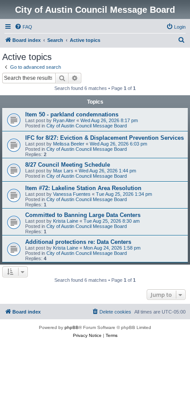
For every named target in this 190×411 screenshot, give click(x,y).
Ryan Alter (64, 120)
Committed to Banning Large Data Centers (83, 215)
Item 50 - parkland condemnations (71, 114)
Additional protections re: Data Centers (78, 242)
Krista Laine (65, 221)
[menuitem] (23, 27)
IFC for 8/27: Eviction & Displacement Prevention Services (104, 138)
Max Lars (63, 170)
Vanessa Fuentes (72, 194)
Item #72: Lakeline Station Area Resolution (83, 188)
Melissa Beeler (68, 143)
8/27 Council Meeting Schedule (67, 164)
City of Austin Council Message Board (86, 125)
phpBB (72, 327)
